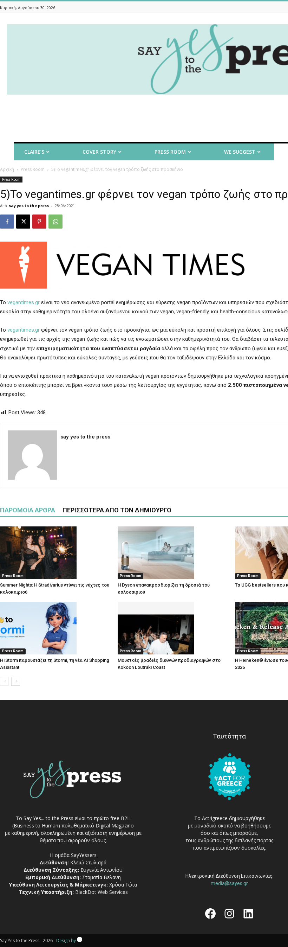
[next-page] (15, 681)
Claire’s (34, 151)
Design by (66, 940)
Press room (170, 151)
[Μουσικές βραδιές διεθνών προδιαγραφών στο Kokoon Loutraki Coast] (173, 628)
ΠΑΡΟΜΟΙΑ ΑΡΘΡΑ (27, 510)
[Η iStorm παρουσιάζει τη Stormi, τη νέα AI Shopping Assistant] (55, 628)
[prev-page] (4, 681)
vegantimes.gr (23, 302)
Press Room (33, 169)
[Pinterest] (39, 222)
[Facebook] (7, 222)
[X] (23, 222)
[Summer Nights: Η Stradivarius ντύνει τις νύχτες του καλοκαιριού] (55, 552)
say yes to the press (29, 205)
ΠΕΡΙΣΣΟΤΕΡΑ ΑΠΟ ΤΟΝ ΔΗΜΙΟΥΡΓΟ (117, 510)
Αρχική (7, 169)
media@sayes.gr (229, 883)
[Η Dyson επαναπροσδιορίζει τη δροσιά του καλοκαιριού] (173, 552)
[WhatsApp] (55, 222)
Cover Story (99, 151)
